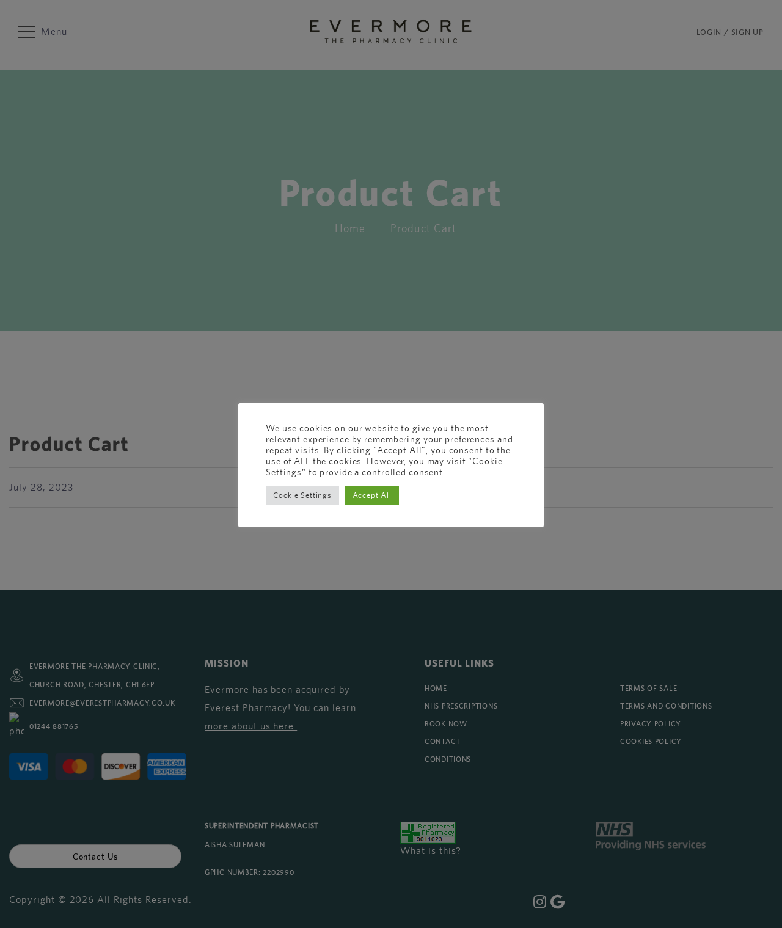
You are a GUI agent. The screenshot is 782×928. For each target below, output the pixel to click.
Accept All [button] (372, 495)
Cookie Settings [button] (302, 495)
